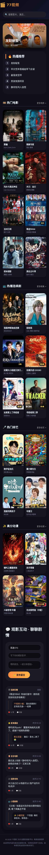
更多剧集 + (41, 286)
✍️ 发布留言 (19, 675)
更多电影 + (41, 103)
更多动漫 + (41, 526)
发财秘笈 (15, 63)
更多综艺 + (41, 427)
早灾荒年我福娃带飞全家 (23, 69)
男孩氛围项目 (17, 81)
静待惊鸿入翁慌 (18, 87)
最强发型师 (16, 75)
